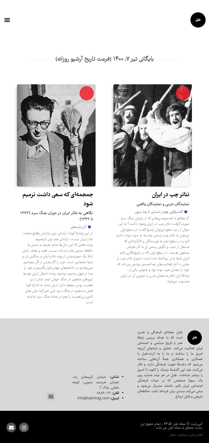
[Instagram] (24, 427)
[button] (7, 20)
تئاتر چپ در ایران (170, 195)
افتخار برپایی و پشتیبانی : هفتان (186, 435)
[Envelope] (11, 427)
